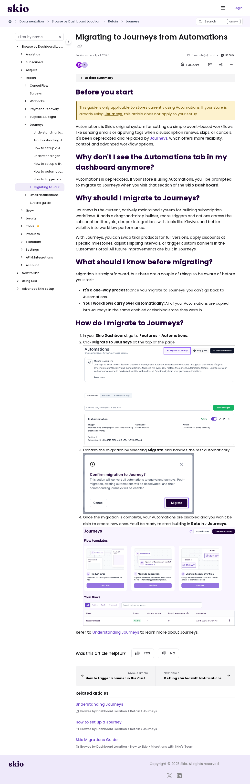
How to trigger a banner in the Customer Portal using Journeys (48, 179)
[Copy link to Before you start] (141, 92)
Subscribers (34, 62)
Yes (147, 653)
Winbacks (37, 101)
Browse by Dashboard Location (76, 21)
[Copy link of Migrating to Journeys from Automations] (79, 46)
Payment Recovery (44, 109)
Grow (30, 210)
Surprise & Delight (43, 117)
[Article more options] (231, 65)
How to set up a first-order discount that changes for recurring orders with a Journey (48, 164)
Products (33, 234)
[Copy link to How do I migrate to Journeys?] (191, 323)
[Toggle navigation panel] (68, 42)
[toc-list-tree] (210, 65)
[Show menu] (223, 8)
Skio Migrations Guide (96, 739)
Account (32, 265)
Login (238, 8)
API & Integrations (39, 257)
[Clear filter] (60, 37)
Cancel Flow (39, 85)
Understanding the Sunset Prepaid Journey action (48, 156)
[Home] (18, 8)
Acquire (31, 70)
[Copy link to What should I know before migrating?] (220, 262)
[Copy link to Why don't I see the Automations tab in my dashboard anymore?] (162, 168)
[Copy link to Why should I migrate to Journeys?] (207, 198)
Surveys (36, 93)
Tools (30, 226)
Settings (32, 250)
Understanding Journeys (48, 132)
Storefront (34, 242)
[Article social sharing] (221, 65)
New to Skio (31, 273)
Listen (229, 55)
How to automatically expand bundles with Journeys (48, 171)
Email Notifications (44, 195)
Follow (192, 64)
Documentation (32, 21)
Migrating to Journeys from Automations (48, 187)
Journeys (132, 21)
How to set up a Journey (48, 148)
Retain (113, 21)
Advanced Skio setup (38, 289)
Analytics (33, 54)
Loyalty (31, 218)
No (172, 653)
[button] (219, 21)
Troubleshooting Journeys (48, 140)
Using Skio (29, 281)
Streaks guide (40, 203)
